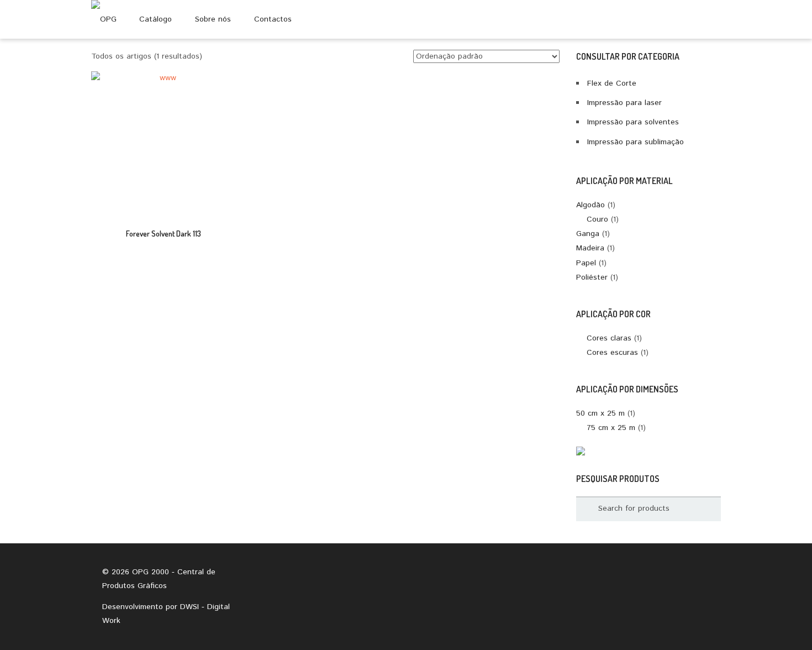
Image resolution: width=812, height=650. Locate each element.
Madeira (590, 248)
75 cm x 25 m (611, 427)
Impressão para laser (624, 102)
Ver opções (163, 151)
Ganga (587, 233)
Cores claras (609, 338)
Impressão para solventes (633, 122)
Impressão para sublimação (635, 142)
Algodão (590, 205)
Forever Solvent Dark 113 (163, 233)
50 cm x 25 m (600, 413)
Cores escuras (612, 352)
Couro (597, 219)
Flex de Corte (611, 83)
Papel (586, 263)
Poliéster (592, 277)
